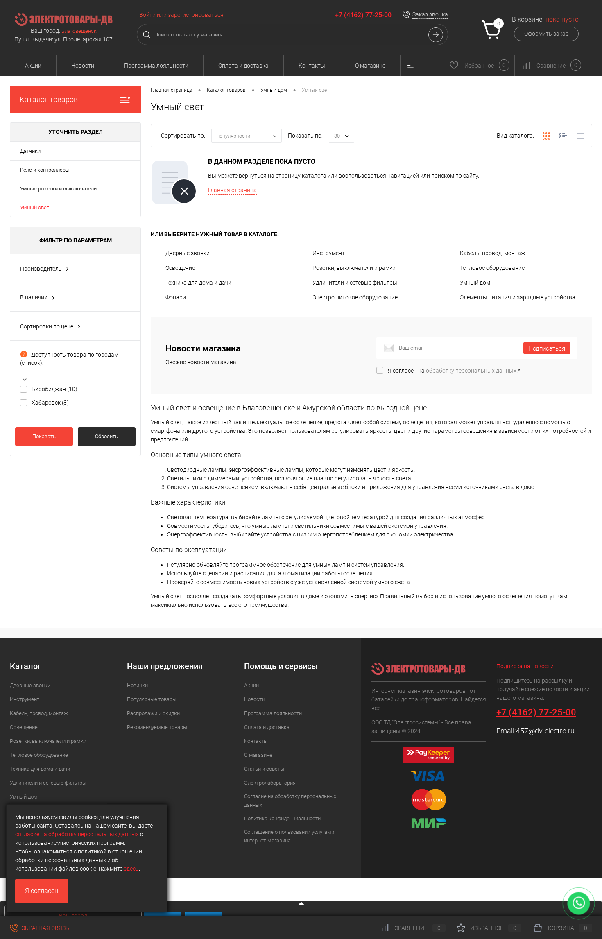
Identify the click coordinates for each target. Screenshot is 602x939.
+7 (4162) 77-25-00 (363, 15)
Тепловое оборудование (492, 268)
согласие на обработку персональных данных (77, 834)
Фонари (175, 297)
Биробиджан (54, 389)
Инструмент (328, 253)
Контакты (312, 65)
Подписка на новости (525, 666)
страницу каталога (301, 175)
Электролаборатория (270, 783)
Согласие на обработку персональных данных (290, 800)
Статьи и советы (264, 769)
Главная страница (232, 190)
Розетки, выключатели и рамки (354, 268)
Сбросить (106, 436)
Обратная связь (44, 928)
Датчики (30, 151)
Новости (82, 65)
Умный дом (475, 282)
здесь (131, 868)
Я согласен (41, 891)
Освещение (180, 268)
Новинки (137, 685)
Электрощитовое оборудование (355, 297)
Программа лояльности (156, 65)
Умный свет (34, 207)
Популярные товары (152, 699)
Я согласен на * (454, 370)
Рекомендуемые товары (157, 727)
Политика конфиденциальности (282, 818)
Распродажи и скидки (153, 713)
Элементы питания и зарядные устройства (517, 297)
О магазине (370, 65)
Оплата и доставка (243, 65)
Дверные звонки (187, 253)
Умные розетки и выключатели (58, 189)
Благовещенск (79, 31)
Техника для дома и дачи (198, 282)
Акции (33, 65)
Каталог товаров (49, 99)
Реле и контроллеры (45, 170)
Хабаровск (50, 402)
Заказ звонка (430, 14)
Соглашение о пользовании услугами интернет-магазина (289, 836)
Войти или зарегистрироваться (181, 14)
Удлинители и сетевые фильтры (354, 282)
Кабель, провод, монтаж (492, 253)
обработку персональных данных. (472, 370)
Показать (44, 436)
